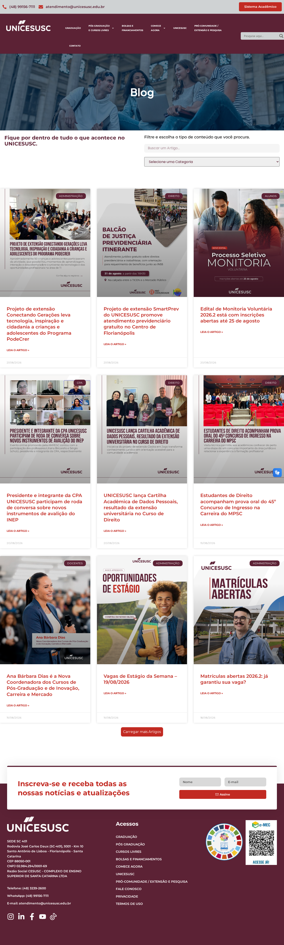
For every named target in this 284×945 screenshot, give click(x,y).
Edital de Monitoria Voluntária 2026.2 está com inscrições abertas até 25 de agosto (236, 315)
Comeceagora (156, 28)
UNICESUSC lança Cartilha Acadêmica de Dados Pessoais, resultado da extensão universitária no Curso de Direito (141, 507)
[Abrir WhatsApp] (273, 934)
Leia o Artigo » (18, 350)
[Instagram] (10, 916)
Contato (75, 45)
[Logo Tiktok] (53, 916)
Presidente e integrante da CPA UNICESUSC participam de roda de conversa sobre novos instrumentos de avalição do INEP (44, 507)
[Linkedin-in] (21, 916)
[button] (142, 732)
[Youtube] (42, 916)
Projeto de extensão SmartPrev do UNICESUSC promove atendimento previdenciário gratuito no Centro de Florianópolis (141, 321)
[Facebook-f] (32, 916)
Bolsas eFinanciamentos (132, 28)
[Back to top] (272, 914)
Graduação (73, 28)
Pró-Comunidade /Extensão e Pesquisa (208, 28)
